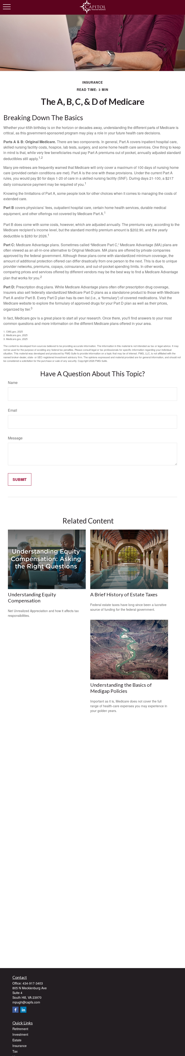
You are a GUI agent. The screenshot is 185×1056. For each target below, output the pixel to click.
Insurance (19, 1045)
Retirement (20, 1028)
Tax (15, 1051)
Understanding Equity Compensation (32, 597)
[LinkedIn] (23, 1010)
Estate (16, 1040)
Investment (20, 1034)
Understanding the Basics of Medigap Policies (121, 688)
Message (15, 438)
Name (13, 382)
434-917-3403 (33, 983)
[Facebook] (15, 1010)
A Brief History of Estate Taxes (123, 594)
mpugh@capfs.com (26, 1002)
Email (12, 410)
